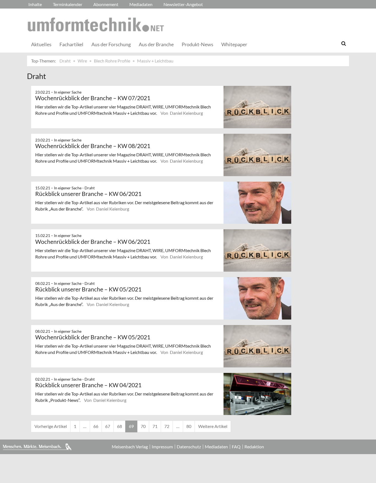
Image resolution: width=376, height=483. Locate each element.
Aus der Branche (156, 44)
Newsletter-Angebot (183, 4)
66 (95, 426)
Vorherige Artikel (50, 426)
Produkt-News (197, 44)
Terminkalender (67, 4)
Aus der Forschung (111, 44)
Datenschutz (189, 446)
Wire (82, 60)
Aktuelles (41, 44)
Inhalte (35, 4)
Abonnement (105, 4)
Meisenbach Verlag (130, 446)
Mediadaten (140, 4)
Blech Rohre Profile (112, 60)
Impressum (162, 446)
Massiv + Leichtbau (155, 60)
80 (188, 426)
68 (119, 426)
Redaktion (254, 446)
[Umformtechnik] (96, 24)
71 (154, 426)
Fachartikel (71, 44)
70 (143, 426)
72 (166, 426)
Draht (65, 60)
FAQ (236, 446)
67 (107, 426)
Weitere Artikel (212, 426)
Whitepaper (234, 44)
